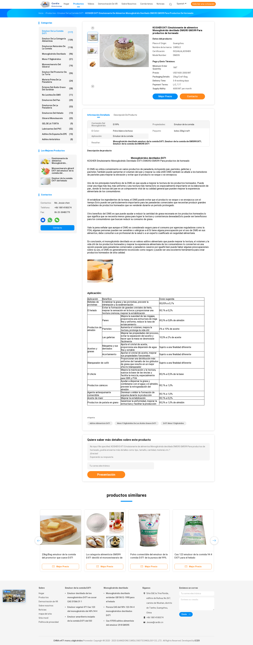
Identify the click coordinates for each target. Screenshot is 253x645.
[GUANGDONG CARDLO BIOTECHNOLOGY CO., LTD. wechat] (57, 220)
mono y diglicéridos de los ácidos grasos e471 (136, 423)
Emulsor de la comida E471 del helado (62, 179)
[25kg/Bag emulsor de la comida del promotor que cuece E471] (59, 530)
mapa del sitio (45, 614)
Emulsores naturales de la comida (57, 47)
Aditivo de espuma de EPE (57, 134)
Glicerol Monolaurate (57, 118)
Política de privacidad (49, 622)
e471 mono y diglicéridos (173, 423)
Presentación (106, 474)
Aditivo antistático (57, 139)
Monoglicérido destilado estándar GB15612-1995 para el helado (120, 597)
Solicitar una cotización (203, 4)
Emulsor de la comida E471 (57, 32)
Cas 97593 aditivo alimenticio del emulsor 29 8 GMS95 (120, 623)
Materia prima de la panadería (57, 80)
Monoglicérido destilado (57, 54)
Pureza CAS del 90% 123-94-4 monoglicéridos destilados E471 (120, 611)
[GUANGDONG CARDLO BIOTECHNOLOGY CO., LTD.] (50, 4)
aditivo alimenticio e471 (100, 423)
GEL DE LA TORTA (57, 123)
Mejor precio (165, 96)
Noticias (42, 610)
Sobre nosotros (46, 605)
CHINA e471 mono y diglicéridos (68, 640)
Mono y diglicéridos (57, 59)
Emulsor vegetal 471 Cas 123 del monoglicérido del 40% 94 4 (82, 609)
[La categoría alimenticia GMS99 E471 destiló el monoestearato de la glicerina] (103, 530)
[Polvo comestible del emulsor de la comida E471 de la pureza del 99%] (147, 530)
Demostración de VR (48, 601)
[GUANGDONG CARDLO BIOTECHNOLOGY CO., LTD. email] (43, 220)
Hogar (41, 593)
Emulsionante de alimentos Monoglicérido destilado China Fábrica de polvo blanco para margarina (63, 160)
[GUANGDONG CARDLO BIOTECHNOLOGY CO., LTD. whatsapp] (50, 220)
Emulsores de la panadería (57, 106)
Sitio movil (43, 618)
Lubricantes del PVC (57, 129)
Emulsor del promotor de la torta (57, 73)
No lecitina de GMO (57, 95)
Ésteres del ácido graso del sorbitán (57, 88)
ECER (197, 640)
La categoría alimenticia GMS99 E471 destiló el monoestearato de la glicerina (103, 557)
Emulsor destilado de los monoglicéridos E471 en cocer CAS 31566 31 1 (82, 597)
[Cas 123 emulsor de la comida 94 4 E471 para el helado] (191, 530)
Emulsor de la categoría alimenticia (57, 39)
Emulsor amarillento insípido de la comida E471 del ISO (81, 619)
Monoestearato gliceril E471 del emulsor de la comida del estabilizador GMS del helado (63, 170)
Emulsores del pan (57, 100)
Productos (44, 597)
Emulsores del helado (57, 113)
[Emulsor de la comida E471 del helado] (46, 181)
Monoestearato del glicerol (57, 65)
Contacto (57, 228)
